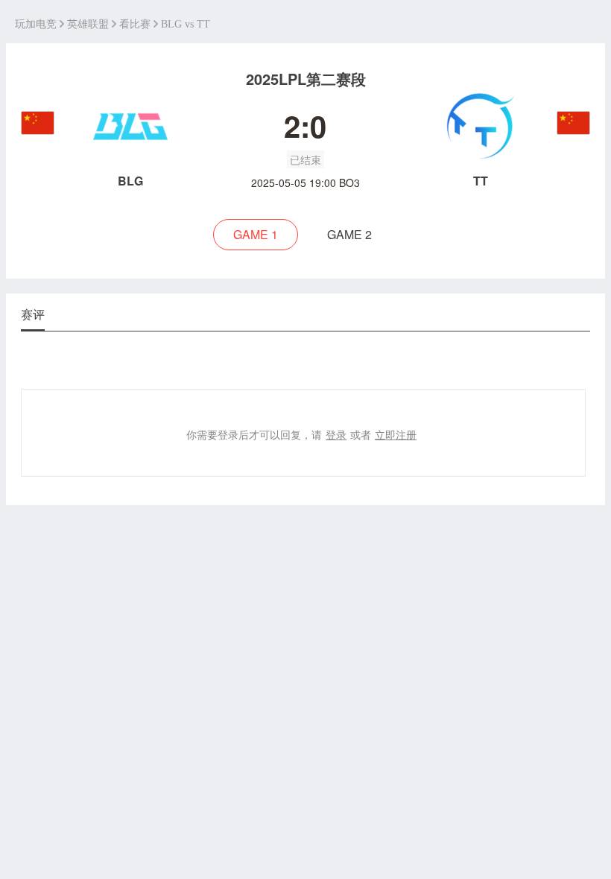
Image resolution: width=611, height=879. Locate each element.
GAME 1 (255, 234)
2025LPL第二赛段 (306, 78)
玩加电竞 (36, 24)
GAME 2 (349, 234)
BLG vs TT (185, 24)
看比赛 (135, 24)
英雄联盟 (88, 24)
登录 (336, 434)
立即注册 (396, 434)
